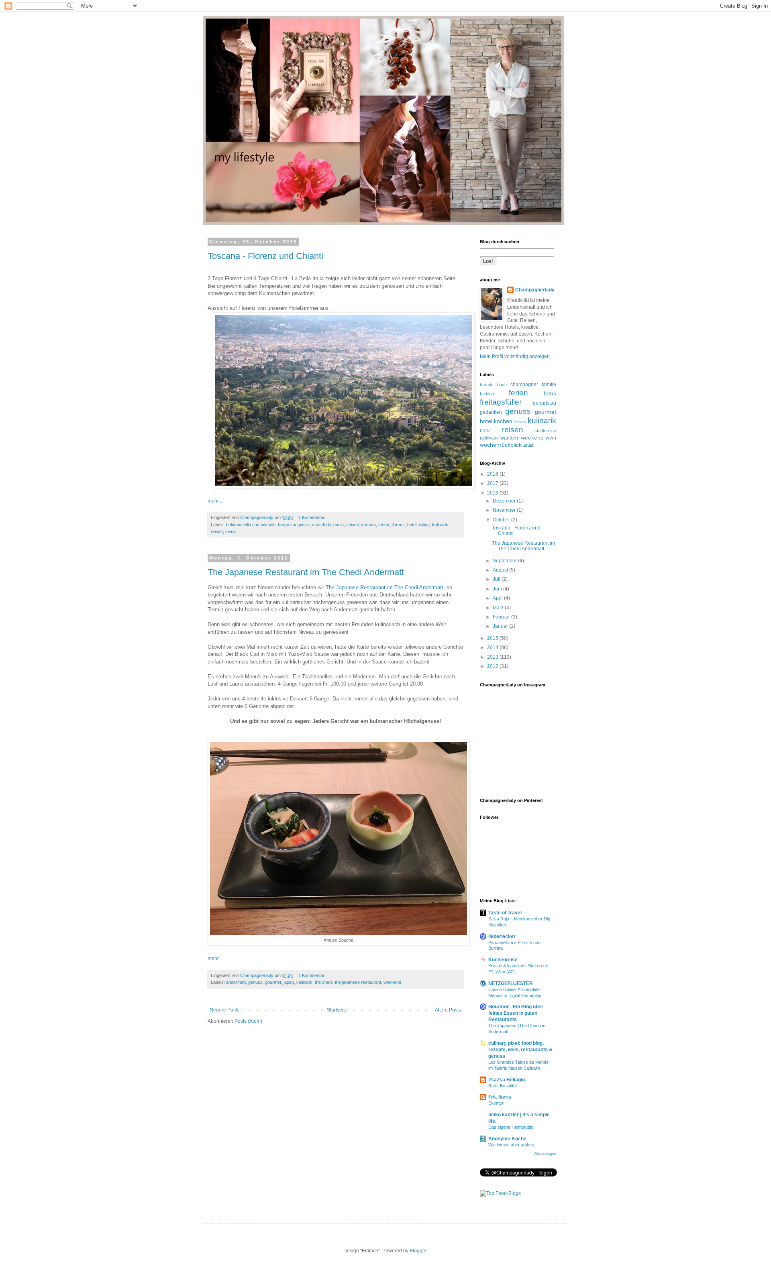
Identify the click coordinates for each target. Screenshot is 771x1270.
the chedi (323, 982)
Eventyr (496, 1103)
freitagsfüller (501, 402)
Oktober (502, 520)
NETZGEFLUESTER (510, 983)
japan (289, 982)
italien (424, 524)
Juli (497, 579)
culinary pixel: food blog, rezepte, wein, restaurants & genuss (520, 1049)
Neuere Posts (224, 1010)
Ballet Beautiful (502, 1085)
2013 (493, 657)
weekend (392, 982)
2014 (493, 647)
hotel (411, 524)
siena (230, 531)
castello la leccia (328, 524)
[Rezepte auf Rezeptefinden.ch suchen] (500, 1193)
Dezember (505, 501)
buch (502, 384)
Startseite (337, 1010)
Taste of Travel (505, 913)
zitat (528, 445)
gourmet (273, 982)
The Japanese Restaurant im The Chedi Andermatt (306, 572)
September (505, 561)
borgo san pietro (294, 524)
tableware (489, 438)
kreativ (520, 421)
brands (487, 384)
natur (485, 431)
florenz (398, 524)
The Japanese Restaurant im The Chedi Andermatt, (385, 587)
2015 (493, 638)
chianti (352, 524)
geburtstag (544, 403)
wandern (510, 438)
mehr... (215, 501)
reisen (217, 531)
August (501, 570)
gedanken (491, 412)
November (505, 510)
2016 (493, 493)
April (498, 598)
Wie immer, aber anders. (512, 1144)
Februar (502, 617)
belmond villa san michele (250, 524)
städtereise (545, 430)
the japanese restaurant (358, 982)
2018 (493, 474)
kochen (503, 421)
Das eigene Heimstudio (510, 1127)
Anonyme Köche (507, 1139)
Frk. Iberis (499, 1097)
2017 (493, 483)
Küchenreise (503, 960)
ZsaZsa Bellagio (506, 1080)
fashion (487, 393)
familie (549, 384)
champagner (524, 384)
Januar (501, 626)
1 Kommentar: (312, 517)
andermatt (236, 982)
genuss (255, 982)
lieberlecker (502, 936)
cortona (368, 524)
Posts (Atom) (248, 1021)
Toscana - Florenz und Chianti (265, 256)
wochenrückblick (501, 445)
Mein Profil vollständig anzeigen (515, 356)
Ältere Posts (448, 1010)
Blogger (418, 1251)
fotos (550, 393)
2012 (493, 666)
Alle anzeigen (545, 1154)
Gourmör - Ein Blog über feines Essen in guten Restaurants (515, 1013)
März (499, 608)
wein (551, 438)
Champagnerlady (535, 290)
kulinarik (440, 524)
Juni (498, 589)
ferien (383, 524)
